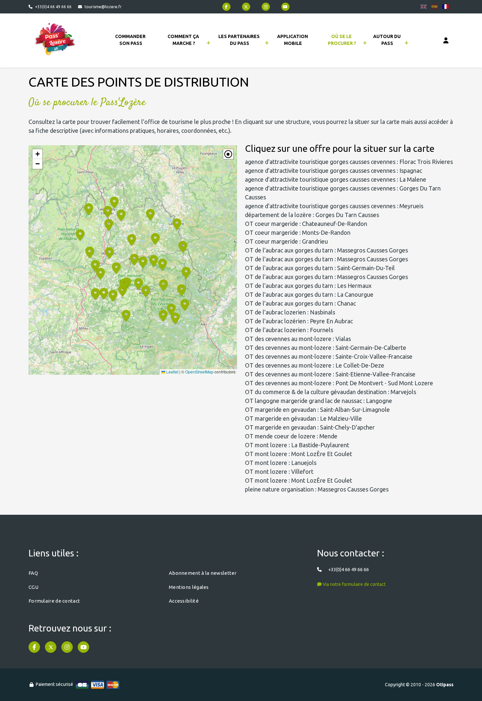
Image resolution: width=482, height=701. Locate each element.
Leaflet (171, 371)
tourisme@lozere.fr (103, 7)
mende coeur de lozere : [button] (291, 436)
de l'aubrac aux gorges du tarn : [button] (326, 250)
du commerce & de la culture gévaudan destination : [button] (330, 392)
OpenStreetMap (199, 371)
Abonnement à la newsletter (203, 573)
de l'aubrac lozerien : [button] (290, 312)
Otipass (444, 684)
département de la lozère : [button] (312, 214)
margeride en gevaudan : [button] (317, 409)
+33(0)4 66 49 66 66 (53, 7)
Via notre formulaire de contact (354, 584)
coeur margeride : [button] (306, 223)
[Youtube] (285, 7)
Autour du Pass (387, 40)
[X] (246, 7)
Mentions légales (189, 587)
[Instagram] (266, 7)
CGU (33, 587)
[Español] (435, 6)
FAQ (33, 573)
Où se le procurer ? (342, 40)
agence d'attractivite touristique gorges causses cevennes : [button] (349, 161)
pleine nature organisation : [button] (317, 489)
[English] (423, 6)
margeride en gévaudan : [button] (303, 418)
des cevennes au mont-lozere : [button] (298, 338)
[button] (145, 291)
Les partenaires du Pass (239, 40)
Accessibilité (184, 601)
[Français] (445, 6)
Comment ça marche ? (184, 40)
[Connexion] (446, 41)
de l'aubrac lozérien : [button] (299, 321)
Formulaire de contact (54, 601)
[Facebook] (226, 7)
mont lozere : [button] (297, 445)
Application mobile (293, 40)
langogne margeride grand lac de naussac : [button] (318, 400)
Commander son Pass (131, 40)
